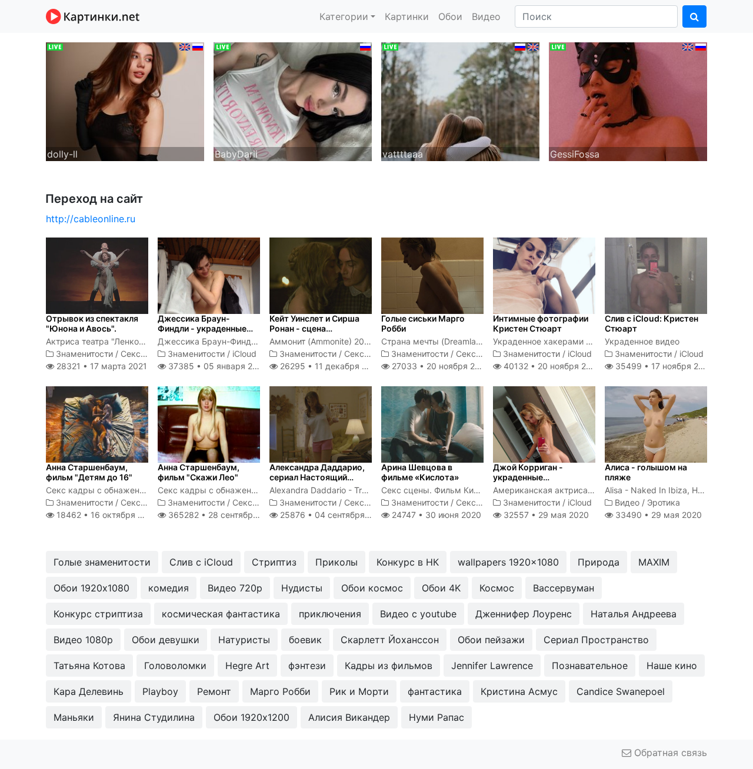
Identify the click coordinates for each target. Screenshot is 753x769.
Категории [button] (343, 16)
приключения (330, 614)
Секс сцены (145, 354)
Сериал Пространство (596, 640)
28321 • (100, 366)
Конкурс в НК (407, 562)
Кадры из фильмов (388, 665)
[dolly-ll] (125, 100)
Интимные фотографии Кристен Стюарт (540, 323)
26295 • (330, 366)
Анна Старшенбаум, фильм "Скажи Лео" (198, 472)
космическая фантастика (221, 614)
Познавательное (590, 665)
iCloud (244, 354)
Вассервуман (563, 588)
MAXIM (653, 562)
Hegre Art (247, 665)
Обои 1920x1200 (251, 717)
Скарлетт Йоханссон (390, 640)
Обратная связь (669, 752)
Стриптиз (274, 562)
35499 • (663, 366)
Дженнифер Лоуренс (523, 614)
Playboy (160, 691)
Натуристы (244, 640)
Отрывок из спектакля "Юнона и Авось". (92, 323)
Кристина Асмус (519, 691)
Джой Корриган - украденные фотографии (528, 477)
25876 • (332, 515)
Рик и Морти (359, 691)
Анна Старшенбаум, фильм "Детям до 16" (89, 472)
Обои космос (372, 588)
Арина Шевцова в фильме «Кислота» (420, 472)
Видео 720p (235, 588)
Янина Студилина (154, 717)
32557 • (545, 515)
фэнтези (307, 665)
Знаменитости (84, 354)
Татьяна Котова (89, 665)
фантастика (435, 691)
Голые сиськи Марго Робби (423, 323)
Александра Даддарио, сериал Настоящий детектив (317, 477)
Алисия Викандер (349, 717)
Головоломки (175, 665)
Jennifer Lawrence (492, 665)
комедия (168, 588)
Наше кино (672, 665)
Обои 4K (441, 588)
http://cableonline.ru (90, 219)
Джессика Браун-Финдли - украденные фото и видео (202, 328)
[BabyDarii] (293, 100)
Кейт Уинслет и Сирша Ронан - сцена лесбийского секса (314, 328)
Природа (598, 562)
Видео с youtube (418, 614)
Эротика (663, 502)
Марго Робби (280, 691)
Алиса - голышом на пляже (646, 472)
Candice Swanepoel (621, 691)
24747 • (435, 515)
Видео (486, 16)
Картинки (407, 16)
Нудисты (301, 588)
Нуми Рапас (436, 717)
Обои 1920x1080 (91, 588)
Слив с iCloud (201, 562)
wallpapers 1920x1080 (508, 562)
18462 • (106, 515)
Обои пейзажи (491, 640)
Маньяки (74, 717)
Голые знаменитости (102, 562)
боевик (305, 640)
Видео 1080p (83, 640)
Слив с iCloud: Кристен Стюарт (651, 323)
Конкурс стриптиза (98, 614)
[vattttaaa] (460, 100)
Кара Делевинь (89, 691)
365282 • (223, 515)
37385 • (216, 366)
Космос (496, 588)
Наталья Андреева (634, 614)
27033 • (439, 366)
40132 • (551, 366)
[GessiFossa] (628, 100)
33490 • (657, 515)
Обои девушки (165, 640)
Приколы (336, 562)
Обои (450, 16)
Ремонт (214, 691)
